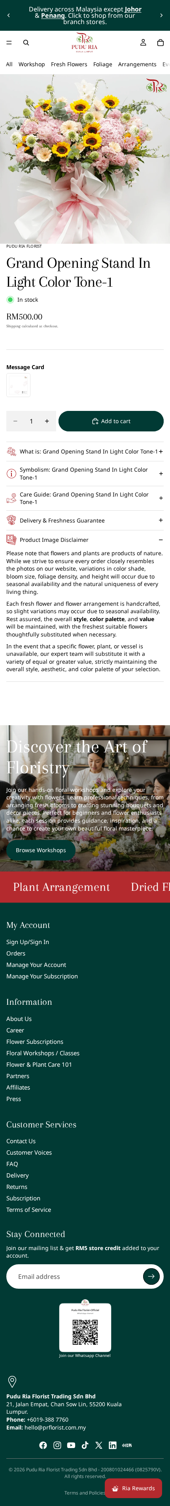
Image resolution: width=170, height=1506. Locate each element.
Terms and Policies (85, 1492)
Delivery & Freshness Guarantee (62, 520)
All (9, 64)
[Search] (26, 42)
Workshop (32, 64)
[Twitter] (99, 1445)
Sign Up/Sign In (27, 942)
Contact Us (21, 1141)
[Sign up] (151, 1276)
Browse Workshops (41, 850)
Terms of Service (28, 1209)
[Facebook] (43, 1445)
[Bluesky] (127, 1445)
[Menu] (9, 43)
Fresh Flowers (69, 64)
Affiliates (18, 1087)
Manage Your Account (36, 965)
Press (13, 1099)
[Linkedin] (112, 1445)
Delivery (17, 1175)
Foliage (102, 64)
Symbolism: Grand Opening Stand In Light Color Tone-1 (84, 473)
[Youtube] (71, 1445)
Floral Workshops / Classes (42, 1053)
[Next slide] (161, 15)
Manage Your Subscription (42, 976)
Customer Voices (29, 1152)
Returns (16, 1187)
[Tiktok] (85, 1445)
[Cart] (160, 42)
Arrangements (137, 64)
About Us (19, 1019)
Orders (15, 953)
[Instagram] (57, 1445)
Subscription (23, 1198)
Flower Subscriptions (34, 1041)
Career (15, 1030)
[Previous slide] (8, 15)
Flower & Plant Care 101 (39, 1064)
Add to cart (115, 421)
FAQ (12, 1164)
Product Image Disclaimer (54, 539)
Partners (17, 1076)
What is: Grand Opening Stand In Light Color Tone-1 (89, 451)
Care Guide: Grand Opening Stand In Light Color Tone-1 (84, 498)
